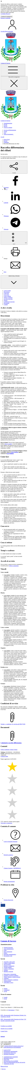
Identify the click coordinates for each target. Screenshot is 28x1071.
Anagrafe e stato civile (9, 961)
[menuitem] (5, 189)
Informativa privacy (8, 1058)
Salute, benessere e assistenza (11, 979)
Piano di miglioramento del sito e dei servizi (14, 1062)
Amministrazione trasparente (11, 1056)
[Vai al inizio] (1, 902)
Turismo (6, 970)
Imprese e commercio (9, 966)
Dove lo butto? (8, 444)
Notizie (5, 988)
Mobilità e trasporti (8, 971)
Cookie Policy (4, 1031)
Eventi (5, 998)
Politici (5, 953)
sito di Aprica (14, 452)
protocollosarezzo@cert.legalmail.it (12, 1047)
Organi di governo (8, 947)
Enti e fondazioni (8, 951)
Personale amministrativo (10, 954)
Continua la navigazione (6, 16)
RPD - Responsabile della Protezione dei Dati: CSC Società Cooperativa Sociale (13, 1020)
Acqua (5, 131)
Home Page (6, 139)
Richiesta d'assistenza (9, 1054)
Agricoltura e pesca (8, 982)
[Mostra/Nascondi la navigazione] (13, 70)
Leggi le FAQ (7, 1050)
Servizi (5, 141)
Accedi (2, 137)
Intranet (3, 1036)
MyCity (4, 1069)
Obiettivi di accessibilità (6, 1028)
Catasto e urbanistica (9, 968)
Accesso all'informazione (10, 130)
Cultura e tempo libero (9, 963)
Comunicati (6, 990)
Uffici (5, 950)
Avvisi (5, 991)
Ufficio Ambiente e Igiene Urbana (9, 749)
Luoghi (5, 997)
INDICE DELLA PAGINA (14, 276)
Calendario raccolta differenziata (11, 743)
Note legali (6, 1059)
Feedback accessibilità (6, 1026)
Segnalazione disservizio (10, 1052)
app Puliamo (10, 453)
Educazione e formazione (10, 974)
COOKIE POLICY (5, 13)
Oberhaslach (11, 1010)
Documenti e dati (8, 955)
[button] (8, 123)
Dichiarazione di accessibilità (11, 1061)
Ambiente (6, 142)
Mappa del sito (4, 1066)
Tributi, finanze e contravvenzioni (12, 977)
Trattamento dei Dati (9, 1063)
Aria (5, 133)
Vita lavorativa (7, 964)
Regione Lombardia (5, 18)
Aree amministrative (9, 949)
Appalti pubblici (8, 967)
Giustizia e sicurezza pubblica (11, 975)
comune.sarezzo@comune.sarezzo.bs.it (13, 1046)
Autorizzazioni (7, 981)
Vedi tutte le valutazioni (6, 823)
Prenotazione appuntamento (10, 1051)
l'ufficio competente (14, 565)
